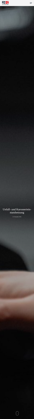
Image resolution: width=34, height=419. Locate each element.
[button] (31, 3)
